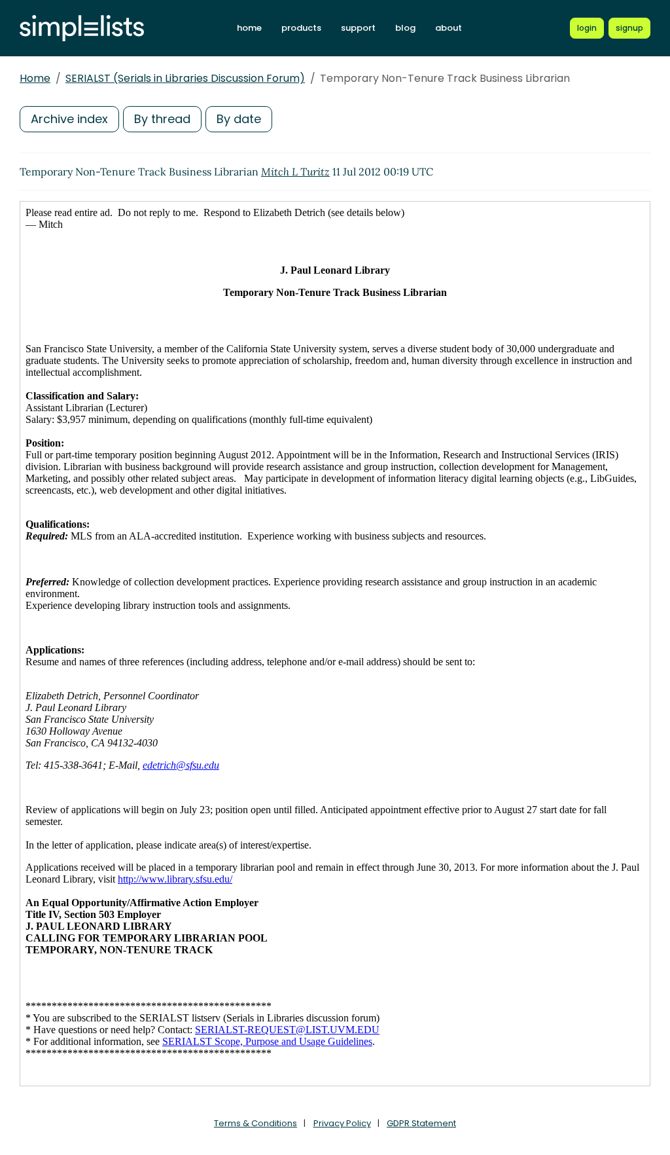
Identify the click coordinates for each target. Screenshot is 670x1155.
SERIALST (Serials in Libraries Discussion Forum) (185, 78)
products (301, 28)
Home (35, 78)
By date (239, 119)
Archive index (69, 119)
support (358, 28)
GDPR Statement (421, 1123)
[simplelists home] (82, 28)
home (249, 28)
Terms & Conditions (255, 1123)
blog (405, 28)
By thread (162, 119)
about (448, 28)
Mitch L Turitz (295, 171)
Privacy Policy (342, 1123)
